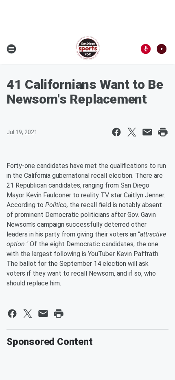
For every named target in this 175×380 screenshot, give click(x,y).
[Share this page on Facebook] (116, 132)
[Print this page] (162, 132)
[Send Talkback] (146, 49)
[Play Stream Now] (161, 49)
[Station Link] (87, 49)
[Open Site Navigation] (11, 49)
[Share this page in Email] (147, 132)
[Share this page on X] (132, 132)
